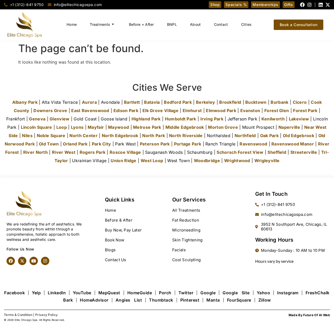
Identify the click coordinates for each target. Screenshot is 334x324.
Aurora (89, 102)
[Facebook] (302, 4)
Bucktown (255, 102)
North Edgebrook (120, 135)
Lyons (77, 127)
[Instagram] (309, 4)
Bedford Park (178, 102)
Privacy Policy (46, 315)
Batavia (152, 102)
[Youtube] (33, 261)
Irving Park (211, 118)
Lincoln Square (36, 127)
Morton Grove (223, 127)
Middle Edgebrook (184, 127)
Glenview (59, 118)
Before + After (141, 24)
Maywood (118, 127)
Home (72, 24)
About (195, 24)
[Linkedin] (320, 4)
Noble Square (51, 135)
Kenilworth (273, 118)
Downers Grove (50, 110)
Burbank (279, 102)
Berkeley (205, 102)
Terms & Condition (18, 315)
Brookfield (230, 102)
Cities (246, 24)
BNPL (172, 24)
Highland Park (146, 118)
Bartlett (132, 102)
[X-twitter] (327, 4)
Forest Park (305, 110)
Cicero (300, 102)
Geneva (37, 118)
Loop (61, 127)
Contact (221, 24)
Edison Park (126, 110)
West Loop (152, 160)
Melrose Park (147, 127)
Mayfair (96, 127)
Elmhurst (192, 110)
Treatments (100, 24)
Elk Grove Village (160, 110)
